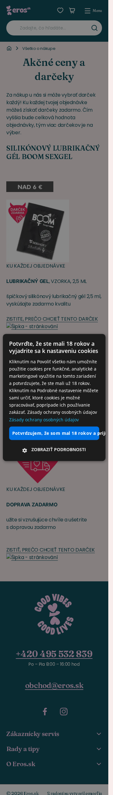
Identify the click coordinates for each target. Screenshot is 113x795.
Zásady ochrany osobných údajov (44, 420)
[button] (54, 449)
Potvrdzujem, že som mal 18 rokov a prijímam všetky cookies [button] (56, 433)
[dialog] (54, 397)
